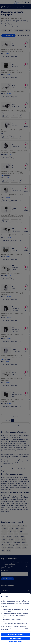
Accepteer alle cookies (15, 634)
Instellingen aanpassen (15, 641)
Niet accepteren (15, 638)
